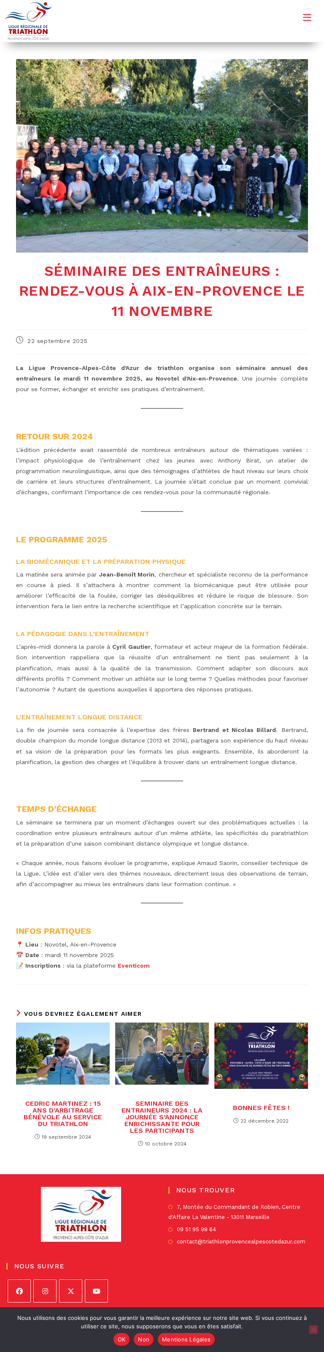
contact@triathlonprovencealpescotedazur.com (241, 1241)
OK (122, 1339)
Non (143, 1339)
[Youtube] (96, 1291)
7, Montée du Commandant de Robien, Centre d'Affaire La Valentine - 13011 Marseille (234, 1212)
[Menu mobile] (307, 17)
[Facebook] (19, 1291)
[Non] (313, 1329)
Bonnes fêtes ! (261, 1107)
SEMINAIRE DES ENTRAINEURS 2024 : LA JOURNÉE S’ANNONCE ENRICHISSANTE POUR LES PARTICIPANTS (162, 1117)
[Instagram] (45, 1291)
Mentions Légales (186, 1339)
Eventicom (134, 965)
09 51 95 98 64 (196, 1229)
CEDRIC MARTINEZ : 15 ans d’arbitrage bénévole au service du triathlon (63, 1113)
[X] (70, 1291)
